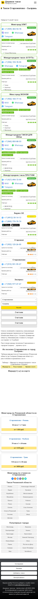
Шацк (28, 514)
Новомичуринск (28, 497)
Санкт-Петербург (28, 548)
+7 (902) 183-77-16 (13, 99)
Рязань (10, 486)
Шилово (10, 518)
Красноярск (28, 534)
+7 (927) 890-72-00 (13, 180)
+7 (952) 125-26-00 (12, 244)
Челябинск (28, 551)
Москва (10, 537)
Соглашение (19, 564)
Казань (28, 530)
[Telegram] (18, 479)
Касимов (28, 490)
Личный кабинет (19, 577)
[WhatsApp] (23, 479)
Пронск (10, 500)
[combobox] (19, 300)
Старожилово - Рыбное (19, 439)
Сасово (28, 504)
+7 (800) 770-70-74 (12, 221)
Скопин (10, 507)
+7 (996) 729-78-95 (13, 62)
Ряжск (10, 504)
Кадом (10, 490)
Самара (10, 548)
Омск (28, 541)
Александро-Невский (28, 486)
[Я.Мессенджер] (25, 479)
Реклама (19, 568)
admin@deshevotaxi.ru (22, 585)
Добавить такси (19, 573)
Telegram (9, 36)
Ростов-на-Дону (28, 544)
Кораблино (9, 493)
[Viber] (20, 479)
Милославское (28, 493)
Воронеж (28, 527)
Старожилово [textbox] (7, 300)
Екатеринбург (10, 530)
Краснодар (9, 534)
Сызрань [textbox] (5, 304)
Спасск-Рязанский (10, 511)
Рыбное (28, 500)
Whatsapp (19, 33)
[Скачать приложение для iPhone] (15, 225)
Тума (28, 511)
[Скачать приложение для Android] (6, 225)
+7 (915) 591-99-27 (12, 264)
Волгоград (10, 527)
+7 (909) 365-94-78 (13, 29)
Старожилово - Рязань (19, 420)
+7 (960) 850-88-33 (13, 141)
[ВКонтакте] (12, 479)
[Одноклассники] (15, 479)
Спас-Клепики (28, 507)
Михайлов (10, 497)
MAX (7, 33)
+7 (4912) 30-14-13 (12, 217)
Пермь (10, 544)
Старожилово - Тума (19, 457)
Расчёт (19, 307)
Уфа (10, 551)
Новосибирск (10, 541)
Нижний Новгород (28, 537)
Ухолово (10, 514)
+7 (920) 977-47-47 (12, 284)
